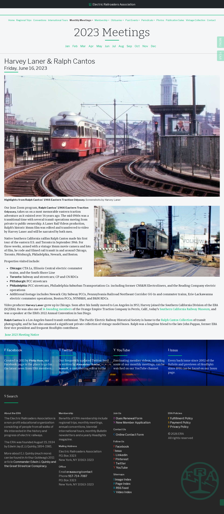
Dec (153, 46)
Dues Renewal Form (127, 418)
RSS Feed (120, 488)
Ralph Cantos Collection (176, 320)
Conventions (39, 20)
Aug (121, 46)
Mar (83, 46)
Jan (67, 46)
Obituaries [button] (116, 20)
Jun (107, 46)
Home (11, 20)
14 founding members (57, 309)
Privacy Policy (178, 426)
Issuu (173, 350)
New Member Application (131, 422)
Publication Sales (175, 20)
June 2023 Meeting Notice (22, 334)
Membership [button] (101, 20)
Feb (75, 46)
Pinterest (120, 459)
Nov (145, 46)
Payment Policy (179, 422)
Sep (129, 46)
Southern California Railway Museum (185, 309)
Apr (91, 46)
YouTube (121, 350)
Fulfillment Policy (180, 418)
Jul (114, 46)
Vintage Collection (195, 20)
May (99, 46)
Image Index (122, 479)
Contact (211, 20)
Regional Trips (23, 20)
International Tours (58, 20)
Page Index (122, 483)
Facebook (13, 350)
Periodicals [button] (147, 20)
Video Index (122, 492)
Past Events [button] (131, 20)
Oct (137, 46)
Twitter (66, 350)
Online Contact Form (128, 434)
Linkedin (120, 455)
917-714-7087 (77, 476)
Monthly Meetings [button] (80, 20)
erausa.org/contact (79, 472)
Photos (160, 20)
